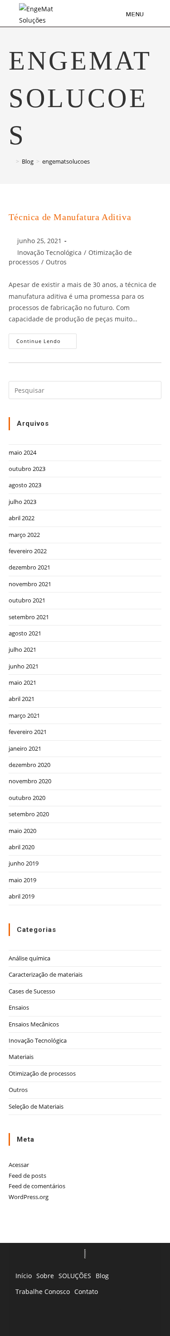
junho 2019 (24, 863)
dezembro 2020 (29, 765)
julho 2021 (22, 649)
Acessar (19, 1165)
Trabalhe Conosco (42, 1291)
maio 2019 (22, 880)
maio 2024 (22, 452)
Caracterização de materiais (46, 974)
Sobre (45, 1275)
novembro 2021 (30, 584)
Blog (102, 1275)
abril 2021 (21, 699)
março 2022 (24, 535)
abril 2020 (21, 847)
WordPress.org (29, 1197)
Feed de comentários (37, 1186)
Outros (56, 262)
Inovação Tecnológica (49, 252)
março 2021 (24, 715)
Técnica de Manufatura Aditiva (70, 217)
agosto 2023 (25, 485)
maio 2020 (22, 831)
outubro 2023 (27, 469)
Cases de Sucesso (32, 991)
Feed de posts (27, 1175)
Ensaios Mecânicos (34, 1024)
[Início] (11, 161)
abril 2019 (21, 896)
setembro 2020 (29, 814)
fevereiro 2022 (28, 551)
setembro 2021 (29, 617)
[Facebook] (85, 1320)
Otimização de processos (42, 1073)
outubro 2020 (27, 798)
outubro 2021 (27, 600)
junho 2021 (24, 666)
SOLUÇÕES (74, 1275)
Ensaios (19, 1007)
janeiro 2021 (25, 748)
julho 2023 (22, 502)
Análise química (29, 958)
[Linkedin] (60, 1320)
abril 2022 (21, 518)
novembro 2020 (30, 781)
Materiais (21, 1057)
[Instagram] (110, 1320)
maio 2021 (22, 682)
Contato (86, 1291)
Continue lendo (46, 339)
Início (23, 1275)
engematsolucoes (66, 161)
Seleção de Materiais (36, 1106)
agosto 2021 (25, 633)
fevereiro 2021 (28, 732)
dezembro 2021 (29, 567)
